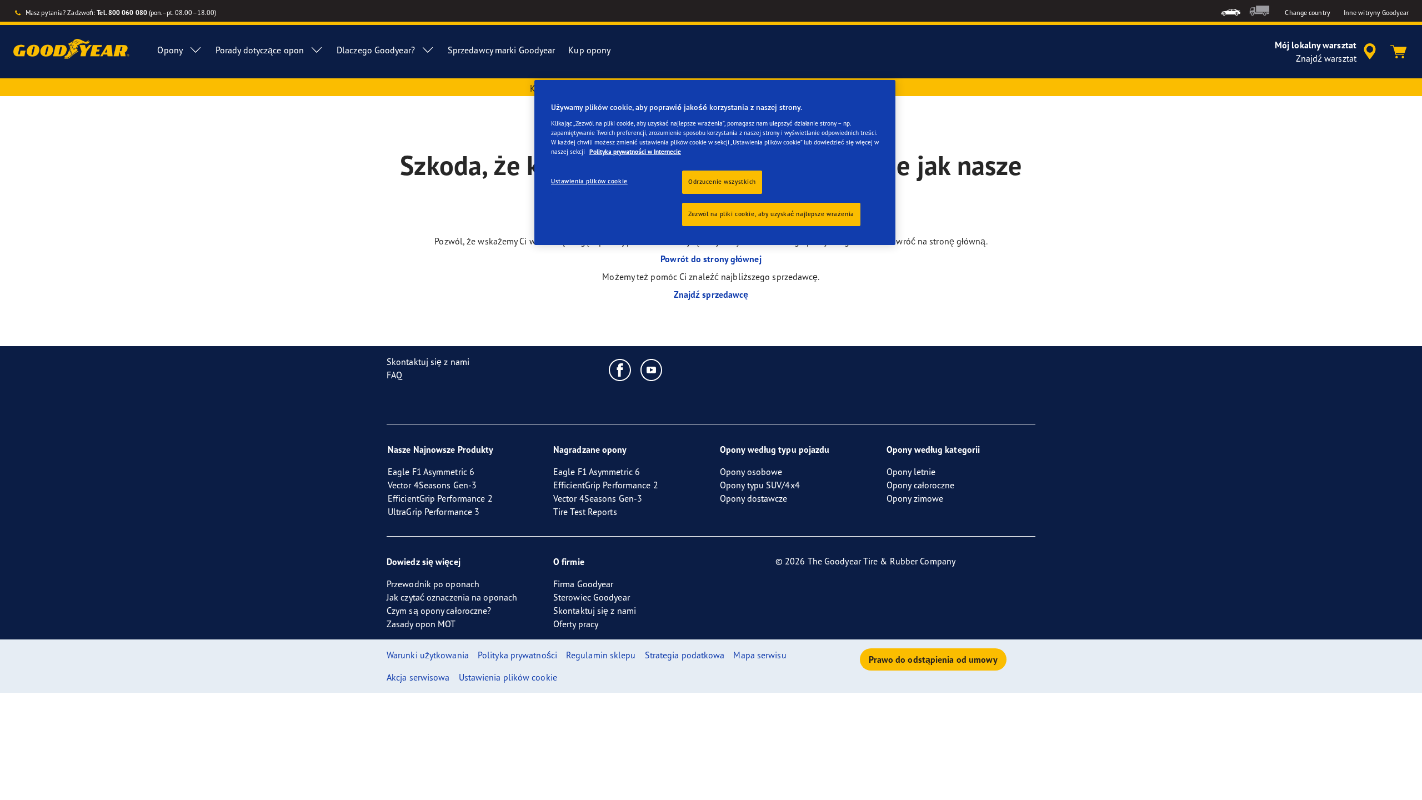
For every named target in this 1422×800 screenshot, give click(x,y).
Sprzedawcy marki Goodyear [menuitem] (501, 50)
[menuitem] (1230, 11)
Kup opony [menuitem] (589, 50)
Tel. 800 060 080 (122, 12)
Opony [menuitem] (170, 50)
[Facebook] (620, 369)
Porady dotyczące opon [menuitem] (260, 50)
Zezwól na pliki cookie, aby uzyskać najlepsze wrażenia (771, 214)
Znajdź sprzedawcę (711, 294)
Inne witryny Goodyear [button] (1376, 12)
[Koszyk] (1399, 52)
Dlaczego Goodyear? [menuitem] (376, 50)
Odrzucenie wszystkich (722, 182)
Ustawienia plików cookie (589, 181)
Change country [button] (1307, 12)
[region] (714, 162)
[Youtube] (651, 369)
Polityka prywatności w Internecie (635, 152)
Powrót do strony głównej (710, 258)
